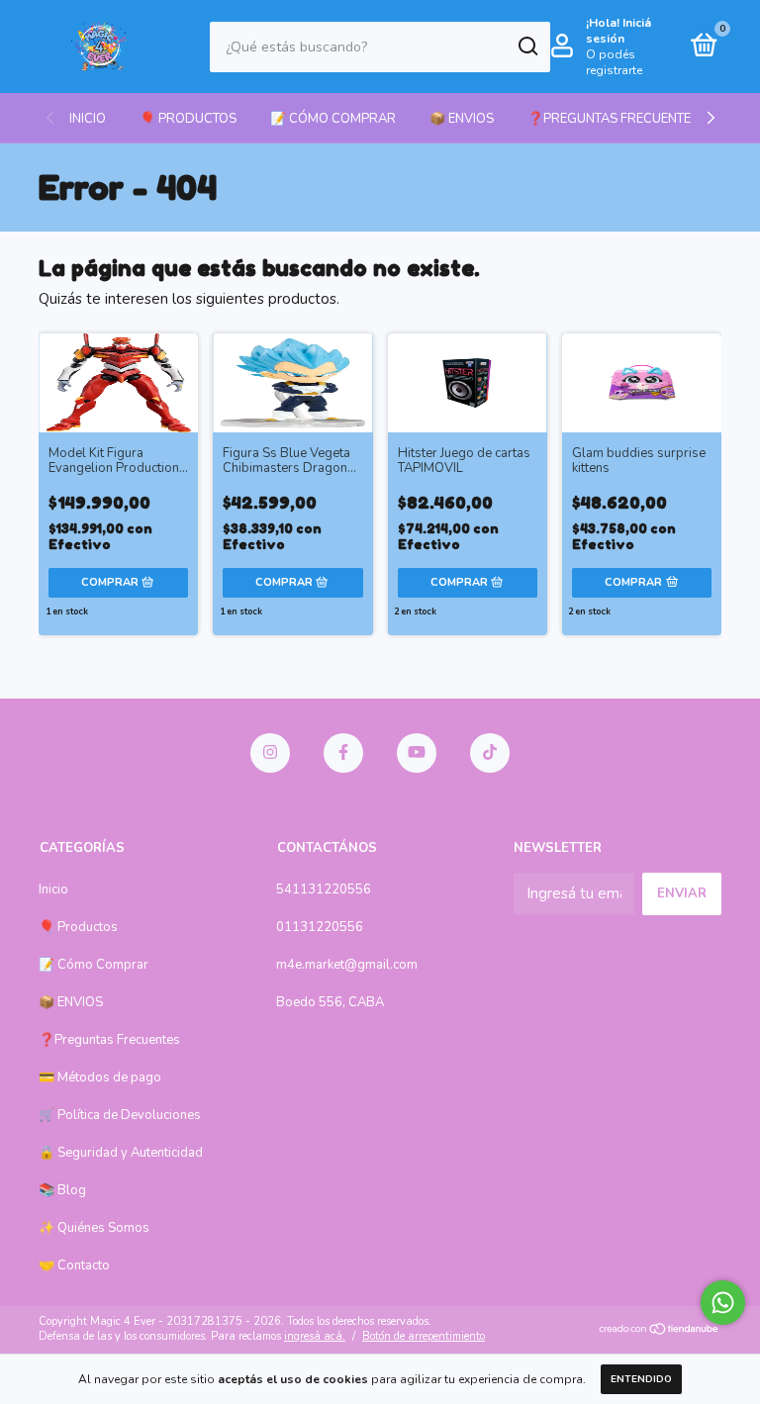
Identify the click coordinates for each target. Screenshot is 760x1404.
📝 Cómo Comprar (333, 119)
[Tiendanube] (659, 1331)
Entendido (641, 1379)
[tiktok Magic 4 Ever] (490, 753)
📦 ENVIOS (461, 119)
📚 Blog (62, 1190)
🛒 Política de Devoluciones (120, 1115)
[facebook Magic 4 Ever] (343, 753)
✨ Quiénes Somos (94, 1228)
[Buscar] (527, 46)
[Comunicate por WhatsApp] (723, 1302)
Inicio (87, 119)
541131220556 (323, 889)
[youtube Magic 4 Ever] (416, 753)
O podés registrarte (614, 62)
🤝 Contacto (74, 1265)
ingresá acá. (314, 1336)
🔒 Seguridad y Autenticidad (121, 1153)
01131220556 (319, 927)
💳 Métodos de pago (100, 1077)
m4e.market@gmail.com (347, 965)
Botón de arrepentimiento (423, 1336)
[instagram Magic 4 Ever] (270, 753)
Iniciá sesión (618, 31)
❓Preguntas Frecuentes (613, 119)
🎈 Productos (188, 119)
